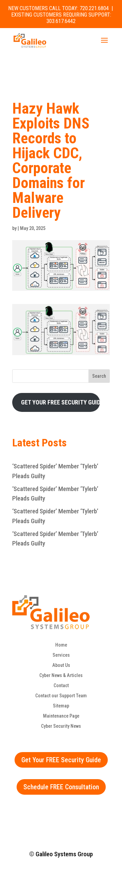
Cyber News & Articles (61, 675)
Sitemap (61, 705)
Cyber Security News (61, 726)
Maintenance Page (61, 716)
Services (61, 655)
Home (61, 645)
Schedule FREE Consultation (61, 787)
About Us (61, 665)
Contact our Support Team (61, 695)
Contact (61, 685)
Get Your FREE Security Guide (61, 760)
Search (99, 376)
